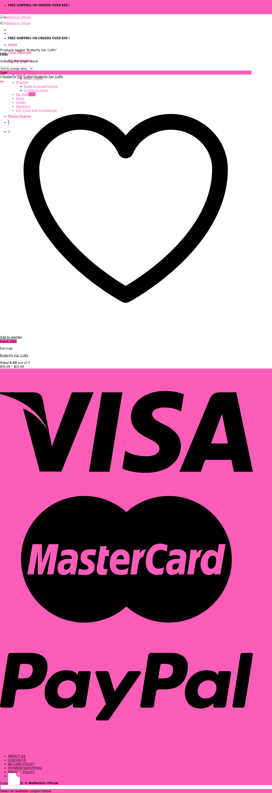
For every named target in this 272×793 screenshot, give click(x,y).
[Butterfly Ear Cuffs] (31, 77)
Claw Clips (16, 52)
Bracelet (22, 82)
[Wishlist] (1, 81)
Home (12, 44)
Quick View (8, 341)
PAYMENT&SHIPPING (25, 768)
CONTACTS (17, 760)
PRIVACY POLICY (21, 772)
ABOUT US (16, 756)
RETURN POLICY (21, 764)
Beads (20, 74)
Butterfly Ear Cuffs (14, 355)
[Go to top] (0, 787)
